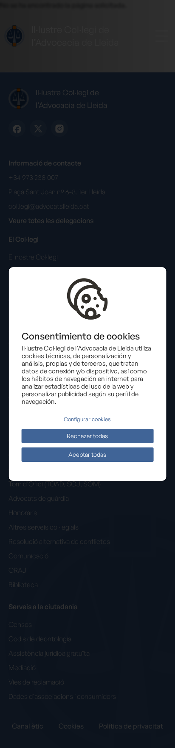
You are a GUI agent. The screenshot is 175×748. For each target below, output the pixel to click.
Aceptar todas (87, 454)
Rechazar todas (87, 435)
